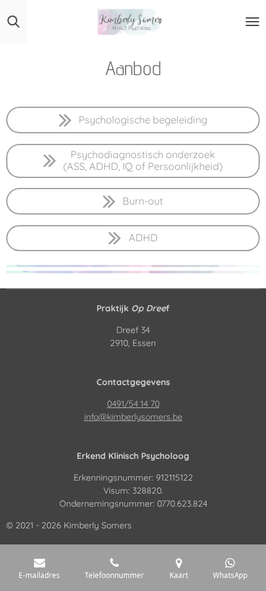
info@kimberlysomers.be (133, 416)
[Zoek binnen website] (13, 21)
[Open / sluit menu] (252, 21)
